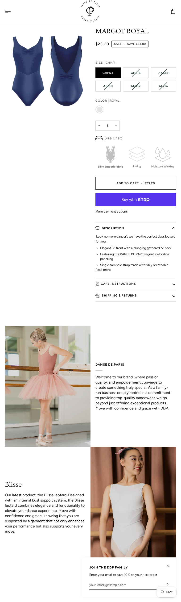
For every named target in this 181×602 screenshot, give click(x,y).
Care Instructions (118, 283)
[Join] (165, 584)
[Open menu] (12, 11)
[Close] (169, 563)
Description (112, 228)
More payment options (111, 211)
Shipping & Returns (119, 295)
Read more (103, 270)
